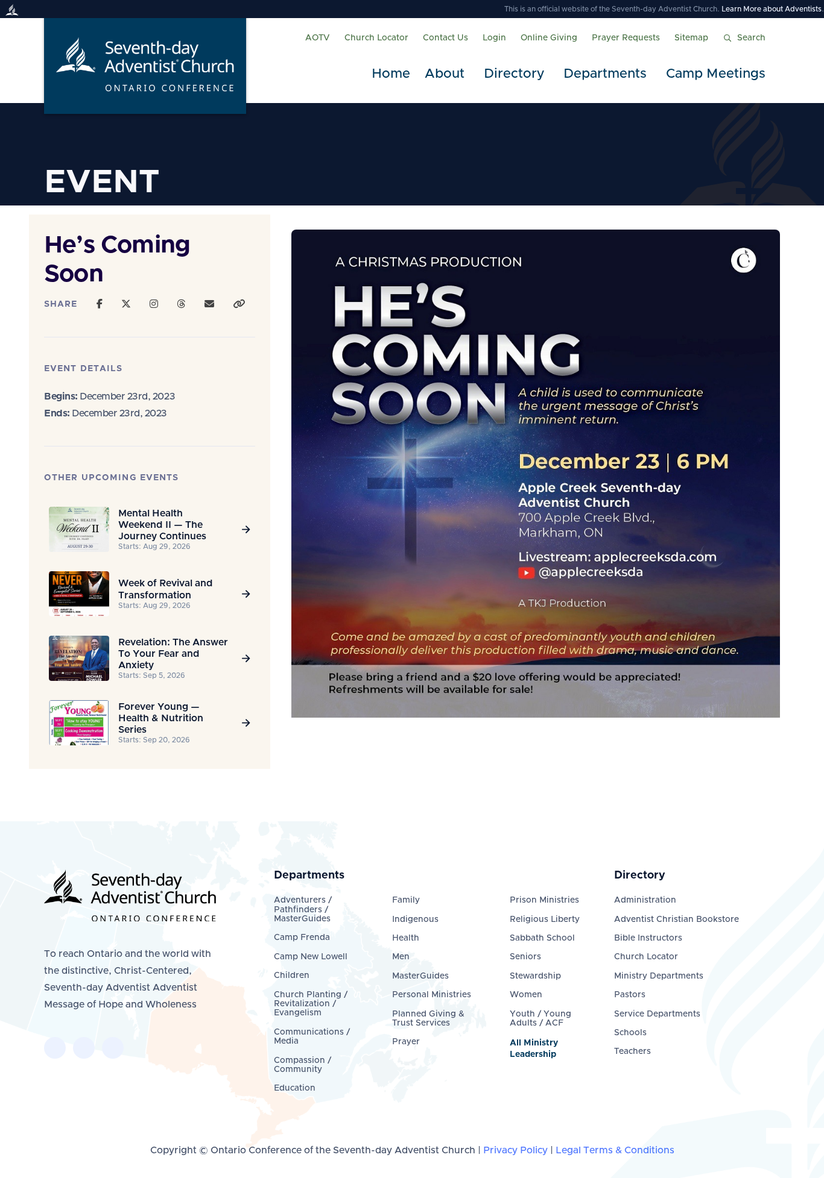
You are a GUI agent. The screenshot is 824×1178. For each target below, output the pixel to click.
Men (401, 957)
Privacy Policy (515, 1150)
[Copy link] (239, 304)
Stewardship (535, 976)
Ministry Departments (658, 976)
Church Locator (376, 38)
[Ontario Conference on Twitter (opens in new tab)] (84, 1048)
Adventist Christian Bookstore (676, 919)
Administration (645, 900)
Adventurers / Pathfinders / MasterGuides (303, 909)
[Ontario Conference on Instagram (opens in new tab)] (113, 1048)
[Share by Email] (209, 304)
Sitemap (691, 38)
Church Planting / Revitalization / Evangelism (310, 1004)
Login (494, 38)
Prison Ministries (544, 900)
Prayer (406, 1042)
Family (406, 900)
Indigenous (415, 919)
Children (291, 975)
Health (405, 938)
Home (391, 74)
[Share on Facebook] (100, 304)
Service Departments (657, 1014)
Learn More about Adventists (771, 9)
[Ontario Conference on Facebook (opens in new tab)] (55, 1048)
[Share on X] (126, 304)
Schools (630, 1033)
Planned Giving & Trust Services (428, 1018)
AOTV (317, 38)
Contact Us (445, 38)
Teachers (632, 1051)
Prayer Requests (626, 38)
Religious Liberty (545, 919)
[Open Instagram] (154, 304)
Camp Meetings (715, 74)
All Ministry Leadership (534, 1048)
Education (294, 1088)
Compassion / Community (302, 1065)
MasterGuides (420, 976)
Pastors (629, 995)
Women (526, 995)
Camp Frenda (302, 937)
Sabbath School (542, 938)
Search (751, 38)
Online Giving (549, 38)
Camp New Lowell (310, 957)
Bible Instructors (648, 938)
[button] (447, 74)
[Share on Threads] (181, 304)
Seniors (525, 957)
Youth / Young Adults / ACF (540, 1018)
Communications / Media (312, 1036)
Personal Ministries (431, 995)
